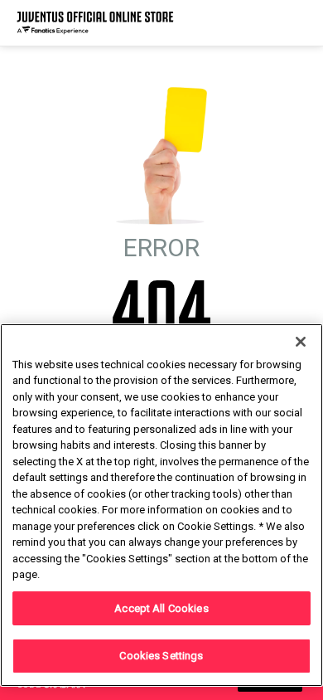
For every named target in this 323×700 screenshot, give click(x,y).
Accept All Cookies (161, 608)
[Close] (300, 341)
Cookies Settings (161, 655)
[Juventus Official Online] (95, 23)
